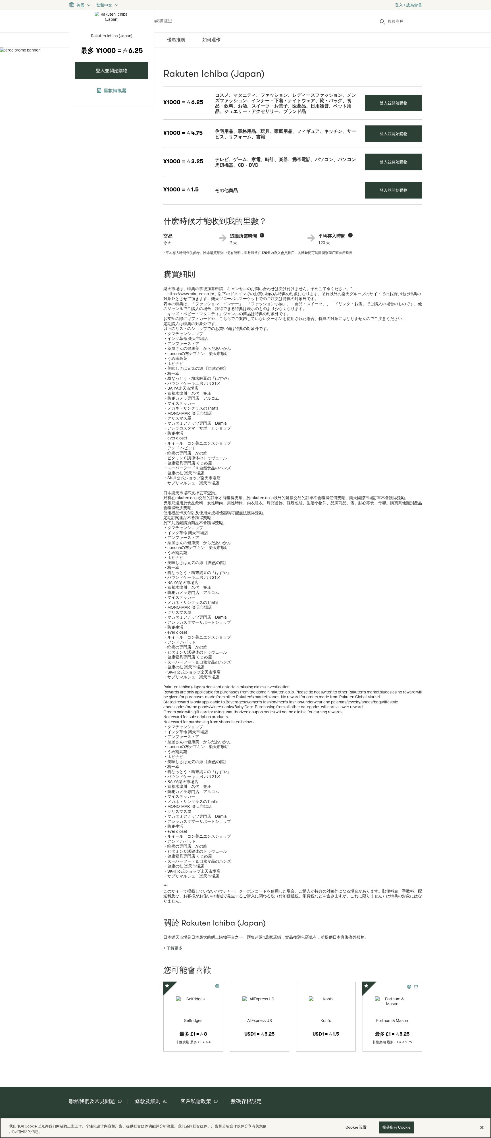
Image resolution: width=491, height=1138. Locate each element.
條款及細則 (148, 1101)
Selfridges (193, 1020)
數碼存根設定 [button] (246, 1101)
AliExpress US (259, 1020)
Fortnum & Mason (392, 1020)
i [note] (261, 235)
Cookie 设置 (356, 1127)
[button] (172, 948)
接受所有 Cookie (396, 1127)
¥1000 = (183, 102)
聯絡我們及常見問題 (92, 1101)
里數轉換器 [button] (114, 90)
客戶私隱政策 (195, 1101)
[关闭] (482, 1127)
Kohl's (326, 1020)
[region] (245, 1128)
